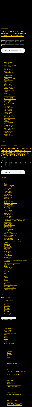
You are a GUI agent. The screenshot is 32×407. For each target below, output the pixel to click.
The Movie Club (16, 10)
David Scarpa (7, 217)
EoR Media (7, 286)
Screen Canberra (11, 383)
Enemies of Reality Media (10, 285)
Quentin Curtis (8, 210)
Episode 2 (6, 270)
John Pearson (7, 222)
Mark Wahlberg (8, 226)
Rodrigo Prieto (8, 77)
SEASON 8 (7, 309)
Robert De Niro (8, 74)
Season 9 (6, 271)
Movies (6, 277)
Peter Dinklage (8, 195)
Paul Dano (6, 104)
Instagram (9, 356)
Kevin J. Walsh (8, 216)
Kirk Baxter (7, 119)
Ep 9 (5, 274)
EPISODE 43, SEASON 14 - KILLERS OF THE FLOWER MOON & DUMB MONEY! (14, 33)
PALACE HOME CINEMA (14, 405)
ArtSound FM (7, 282)
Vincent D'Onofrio (9, 107)
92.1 (5, 283)
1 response (3, 145)
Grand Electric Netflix (9, 264)
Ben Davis (6, 198)
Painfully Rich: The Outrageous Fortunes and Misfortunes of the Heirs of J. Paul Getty (15, 219)
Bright (5, 266)
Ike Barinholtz (7, 257)
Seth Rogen (7, 116)
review (5, 279)
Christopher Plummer (9, 225)
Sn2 (5, 273)
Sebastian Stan (7, 113)
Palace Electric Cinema (13, 374)
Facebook (9, 354)
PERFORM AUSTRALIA (14, 385)
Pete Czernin (7, 188)
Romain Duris (7, 228)
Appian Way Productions (10, 85)
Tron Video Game (12, 386)
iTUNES (9, 351)
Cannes (6, 91)
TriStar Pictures (8, 236)
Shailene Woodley (8, 115)
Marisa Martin (7, 132)
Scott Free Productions (10, 235)
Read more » (4, 55)
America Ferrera (8, 109)
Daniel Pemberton (8, 229)
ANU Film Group (12, 392)
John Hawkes (7, 194)
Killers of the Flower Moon (11, 65)
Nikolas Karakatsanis (9, 118)
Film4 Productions (8, 204)
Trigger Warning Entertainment (12, 263)
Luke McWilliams (8, 131)
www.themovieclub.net (10, 137)
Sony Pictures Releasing (10, 128)
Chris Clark (7, 208)
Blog (8, 357)
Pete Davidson (7, 106)
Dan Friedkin (7, 68)
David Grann (7, 66)
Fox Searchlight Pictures (10, 203)
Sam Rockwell (8, 192)
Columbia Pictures (8, 122)
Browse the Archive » (6, 319)
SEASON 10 (7, 312)
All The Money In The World (11, 239)
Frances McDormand (9, 189)
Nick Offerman (8, 110)
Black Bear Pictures (9, 125)
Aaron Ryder (7, 102)
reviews (6, 337)
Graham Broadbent (9, 187)
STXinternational (8, 238)
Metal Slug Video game (10, 314)
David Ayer (7, 244)
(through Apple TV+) (9, 88)
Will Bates (6, 121)
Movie (5, 276)
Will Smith (6, 249)
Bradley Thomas (8, 69)
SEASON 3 (7, 304)
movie (5, 334)
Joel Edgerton (7, 251)
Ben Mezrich (7, 100)
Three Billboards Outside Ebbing (12, 241)
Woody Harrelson (8, 191)
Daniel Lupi (7, 71)
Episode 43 (7, 134)
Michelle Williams (8, 223)
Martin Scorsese (8, 62)
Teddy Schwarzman (9, 103)
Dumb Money (7, 129)
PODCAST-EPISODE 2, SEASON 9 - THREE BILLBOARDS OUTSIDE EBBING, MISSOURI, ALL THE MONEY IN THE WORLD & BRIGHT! (16, 152)
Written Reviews (8, 300)
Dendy (5, 184)
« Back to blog (4, 28)
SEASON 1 (7, 301)
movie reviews (7, 342)
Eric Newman (7, 245)
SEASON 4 (7, 306)
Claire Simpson (8, 232)
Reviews (6, 280)
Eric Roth (6, 63)
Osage (5, 93)
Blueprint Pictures (8, 201)
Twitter (9, 353)
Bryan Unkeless (8, 247)
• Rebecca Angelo (8, 97)
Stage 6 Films (7, 124)
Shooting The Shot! (12, 363)
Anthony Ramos (8, 112)
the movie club (8, 330)
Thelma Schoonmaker (9, 78)
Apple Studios (7, 81)
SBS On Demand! (12, 400)
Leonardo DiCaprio (9, 72)
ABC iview (10, 402)
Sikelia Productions (9, 84)
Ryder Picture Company (10, 126)
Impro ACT (10, 382)
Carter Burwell (8, 197)
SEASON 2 (7, 303)
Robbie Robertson (8, 80)
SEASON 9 (7, 310)
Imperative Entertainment (10, 82)
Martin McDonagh (9, 185)
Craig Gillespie (8, 94)
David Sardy (7, 258)
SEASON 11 (7, 313)
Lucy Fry (6, 254)
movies (6, 339)
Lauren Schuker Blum (9, 96)
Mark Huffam (7, 213)
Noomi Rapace (8, 252)
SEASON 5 (7, 307)
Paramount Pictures (9, 90)
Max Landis (7, 248)
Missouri (6, 242)
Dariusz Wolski (8, 230)
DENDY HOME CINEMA (14, 403)
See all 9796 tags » (9, 343)
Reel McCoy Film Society (14, 394)
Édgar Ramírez (8, 255)
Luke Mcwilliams (8, 328)
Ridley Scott (7, 207)
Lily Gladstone (8, 75)
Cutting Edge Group (9, 206)
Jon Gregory (7, 200)
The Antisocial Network (10, 99)
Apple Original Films (9, 87)
